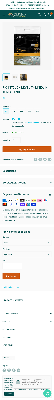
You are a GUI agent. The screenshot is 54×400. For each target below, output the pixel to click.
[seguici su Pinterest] (14, 370)
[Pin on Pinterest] (40, 159)
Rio (4, 98)
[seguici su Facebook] (4, 370)
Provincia (6, 249)
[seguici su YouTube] (18, 370)
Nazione (6, 237)
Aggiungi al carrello (27, 149)
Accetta (9, 394)
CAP (4, 261)
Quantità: (6, 140)
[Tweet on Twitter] (45, 159)
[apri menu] (4, 15)
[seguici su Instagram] (9, 370)
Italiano (6, 358)
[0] (49, 14)
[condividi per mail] (49, 159)
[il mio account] (44, 14)
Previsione (11, 276)
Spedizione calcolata (32, 122)
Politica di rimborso (11, 287)
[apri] (39, 14)
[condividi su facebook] (35, 159)
